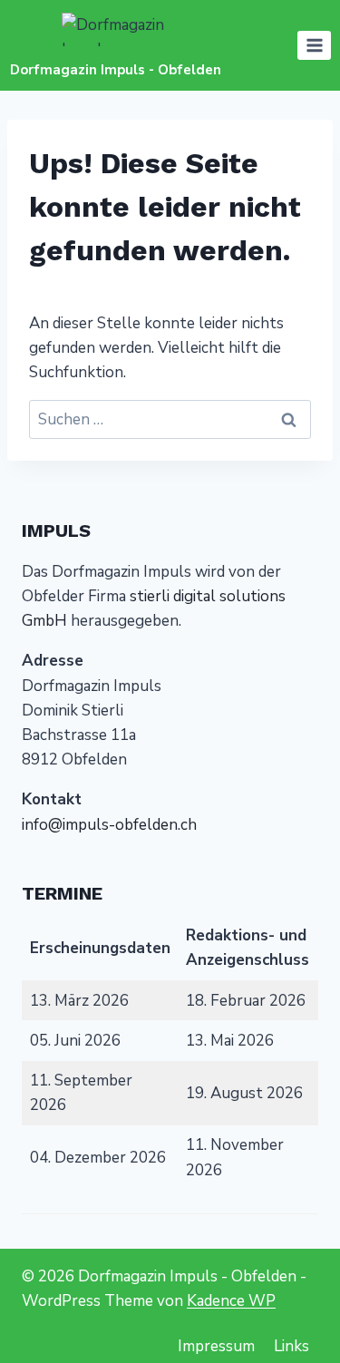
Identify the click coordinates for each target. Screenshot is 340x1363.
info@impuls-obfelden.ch (109, 824)
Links (291, 1346)
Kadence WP (231, 1300)
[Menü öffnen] (314, 45)
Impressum (216, 1346)
